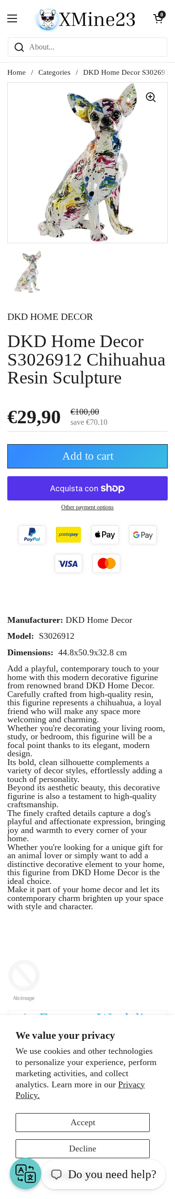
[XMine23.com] (85, 18)
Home (16, 72)
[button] (158, 18)
